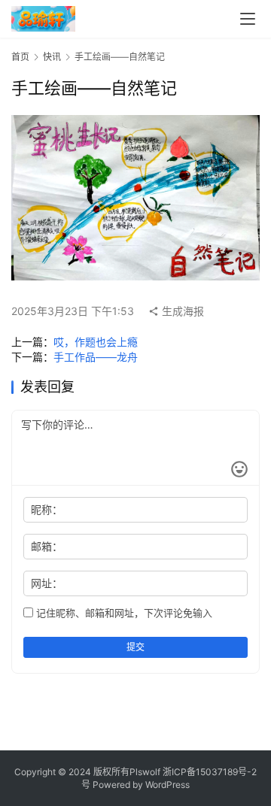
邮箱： (46, 546)
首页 (20, 56)
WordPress (167, 784)
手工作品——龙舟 (95, 356)
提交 (135, 647)
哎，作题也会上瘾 (95, 341)
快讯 (52, 56)
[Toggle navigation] (247, 18)
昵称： (46, 509)
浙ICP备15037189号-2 (210, 771)
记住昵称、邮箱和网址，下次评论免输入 (122, 613)
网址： (46, 583)
